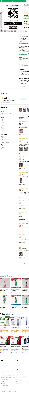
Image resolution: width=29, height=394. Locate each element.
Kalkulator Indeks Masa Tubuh (7, 377)
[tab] (24, 31)
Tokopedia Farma (4, 379)
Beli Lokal (3, 383)
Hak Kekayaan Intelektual (6, 365)
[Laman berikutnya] (26, 263)
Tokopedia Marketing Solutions (7, 375)
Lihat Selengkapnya (23, 54)
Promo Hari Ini (4, 381)
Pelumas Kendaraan (23, 10)
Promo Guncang (4, 385)
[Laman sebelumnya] (20, 263)
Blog (2, 369)
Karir (2, 367)
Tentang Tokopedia (5, 363)
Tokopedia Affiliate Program (7, 371)
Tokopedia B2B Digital (5, 373)
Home (1, 10)
